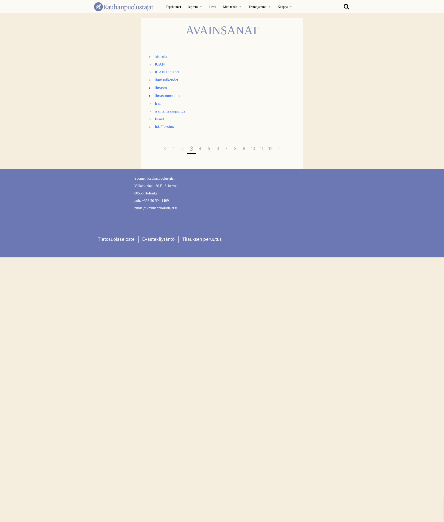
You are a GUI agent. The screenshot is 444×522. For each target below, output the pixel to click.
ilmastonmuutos (168, 95)
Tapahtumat (173, 7)
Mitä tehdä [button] (230, 7)
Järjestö (193, 7)
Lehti (212, 7)
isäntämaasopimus (170, 111)
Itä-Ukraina (164, 127)
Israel (159, 119)
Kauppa (283, 7)
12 (270, 148)
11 (261, 148)
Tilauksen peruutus (202, 239)
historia (161, 56)
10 (253, 148)
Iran (158, 103)
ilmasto (161, 87)
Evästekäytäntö (158, 239)
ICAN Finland (167, 72)
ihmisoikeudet (166, 80)
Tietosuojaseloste (116, 239)
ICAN (160, 64)
